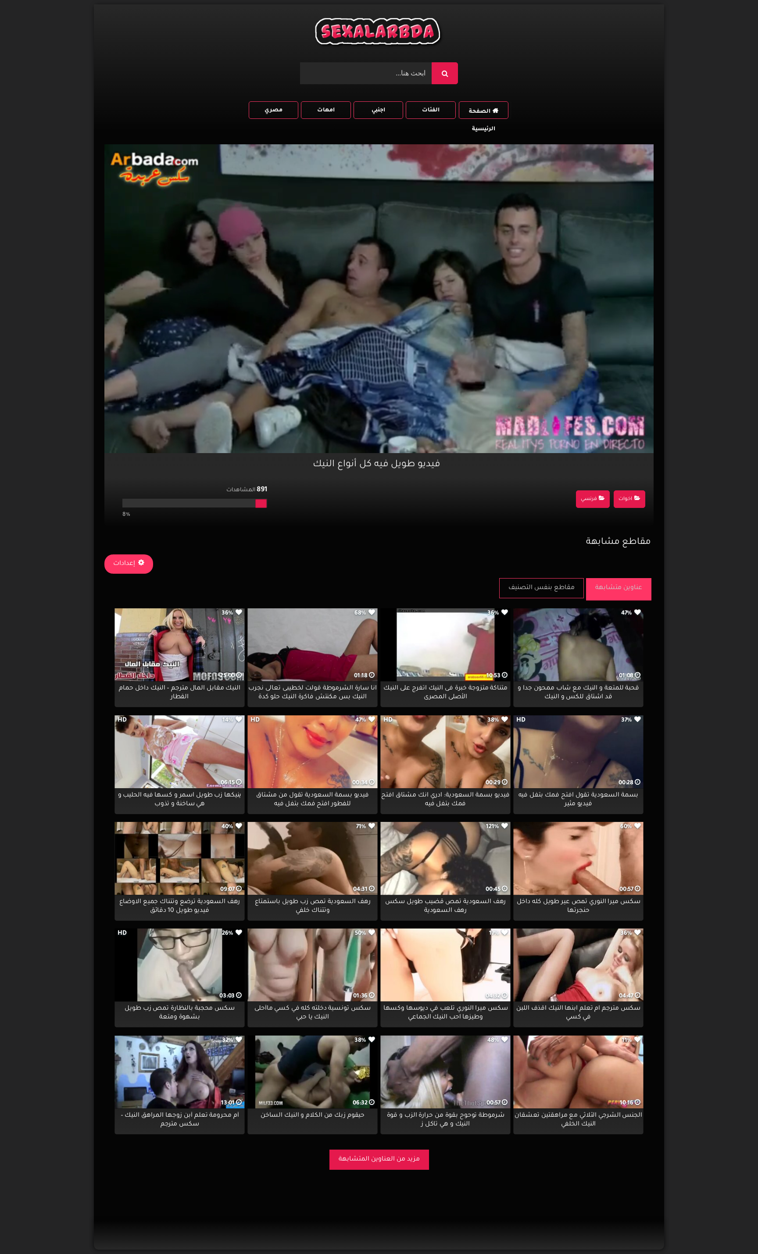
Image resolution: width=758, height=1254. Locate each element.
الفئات (431, 110)
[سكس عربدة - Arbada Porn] (379, 33)
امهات (326, 110)
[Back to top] (730, 1227)
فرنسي (589, 499)
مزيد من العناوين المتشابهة (379, 1159)
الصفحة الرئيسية (482, 114)
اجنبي (378, 110)
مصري (273, 110)
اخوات (625, 499)
